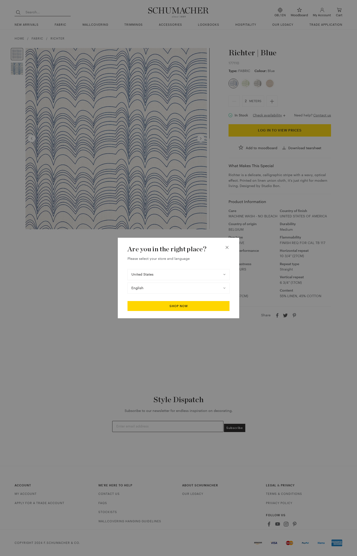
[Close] (227, 247)
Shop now (179, 306)
